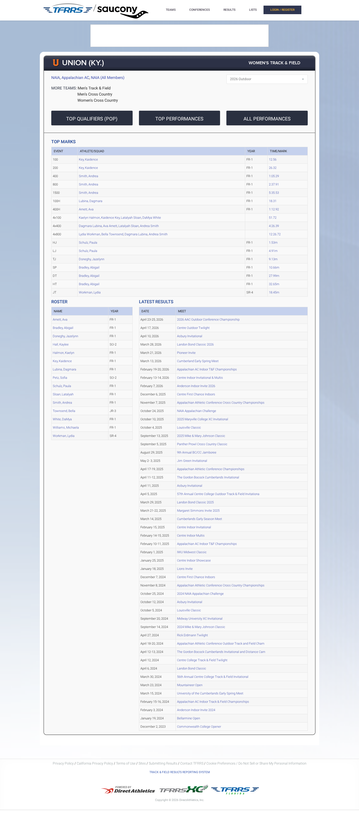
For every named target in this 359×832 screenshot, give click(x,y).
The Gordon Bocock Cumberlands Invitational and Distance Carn (221, 652)
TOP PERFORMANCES (179, 119)
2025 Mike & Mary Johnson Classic (201, 436)
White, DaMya (62, 419)
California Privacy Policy (95, 763)
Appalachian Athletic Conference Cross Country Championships (220, 402)
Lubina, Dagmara (90, 201)
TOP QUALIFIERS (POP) (91, 119)
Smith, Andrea (88, 176)
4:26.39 (274, 226)
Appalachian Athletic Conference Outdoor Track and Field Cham (220, 643)
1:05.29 (274, 176)
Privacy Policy (63, 763)
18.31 (272, 201)
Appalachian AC (75, 77)
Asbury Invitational (189, 336)
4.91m (273, 251)
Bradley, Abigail (89, 267)
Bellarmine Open (188, 718)
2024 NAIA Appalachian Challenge (200, 593)
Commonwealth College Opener (199, 726)
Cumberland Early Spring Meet (198, 361)
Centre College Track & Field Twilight (202, 660)
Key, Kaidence (88, 159)
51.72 (272, 217)
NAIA (55, 77)
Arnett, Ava (86, 209)
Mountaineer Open (189, 685)
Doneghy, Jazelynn (91, 259)
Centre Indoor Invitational (194, 527)
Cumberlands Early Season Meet (199, 519)
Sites (142, 763)
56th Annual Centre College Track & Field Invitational (212, 677)
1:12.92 (274, 209)
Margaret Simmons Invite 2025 (198, 510)
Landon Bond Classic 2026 (195, 344)
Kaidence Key (110, 217)
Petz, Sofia (60, 377)
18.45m (274, 292)
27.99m (274, 276)
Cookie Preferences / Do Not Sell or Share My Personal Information (256, 763)
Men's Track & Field (94, 88)
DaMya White (151, 217)
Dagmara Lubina (90, 226)
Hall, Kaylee (61, 344)
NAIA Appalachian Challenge (196, 411)
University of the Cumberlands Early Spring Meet (210, 693)
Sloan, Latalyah (63, 394)
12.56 (272, 159)
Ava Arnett (110, 226)
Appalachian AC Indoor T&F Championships (207, 369)
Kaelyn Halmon (89, 217)
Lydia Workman (89, 234)
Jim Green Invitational (192, 461)
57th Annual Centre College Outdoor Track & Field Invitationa (218, 494)
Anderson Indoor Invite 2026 (196, 386)
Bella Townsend (112, 234)
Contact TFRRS (192, 763)
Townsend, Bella (64, 411)
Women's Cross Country (97, 100)
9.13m (273, 259)
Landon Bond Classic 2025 (195, 502)
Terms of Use (126, 763)
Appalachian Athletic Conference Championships (210, 469)
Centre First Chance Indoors (196, 394)
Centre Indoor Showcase (194, 560)
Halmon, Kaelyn (63, 353)
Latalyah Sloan (131, 217)
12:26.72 (275, 234)
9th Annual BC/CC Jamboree (196, 452)
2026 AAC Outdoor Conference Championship (208, 319)
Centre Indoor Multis (191, 535)
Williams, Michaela (66, 427)
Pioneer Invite (186, 353)
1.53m (273, 242)
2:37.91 (274, 184)
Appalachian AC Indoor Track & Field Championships (213, 701)
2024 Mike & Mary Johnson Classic (201, 627)
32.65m (274, 284)
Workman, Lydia (90, 292)
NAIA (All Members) (108, 77)
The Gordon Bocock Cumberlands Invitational (208, 477)
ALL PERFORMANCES (267, 119)
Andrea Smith (149, 226)
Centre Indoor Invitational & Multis (200, 377)
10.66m (274, 267)
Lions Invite (185, 569)
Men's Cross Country (94, 94)
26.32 (272, 168)
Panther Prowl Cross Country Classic (202, 444)
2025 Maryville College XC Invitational (202, 419)
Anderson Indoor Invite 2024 (196, 710)
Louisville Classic (189, 427)
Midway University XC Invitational (199, 618)
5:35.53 (274, 192)
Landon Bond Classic (191, 668)
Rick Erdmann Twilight (192, 635)
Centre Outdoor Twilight (193, 328)
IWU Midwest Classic (192, 552)
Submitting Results (163, 763)
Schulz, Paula (88, 242)
